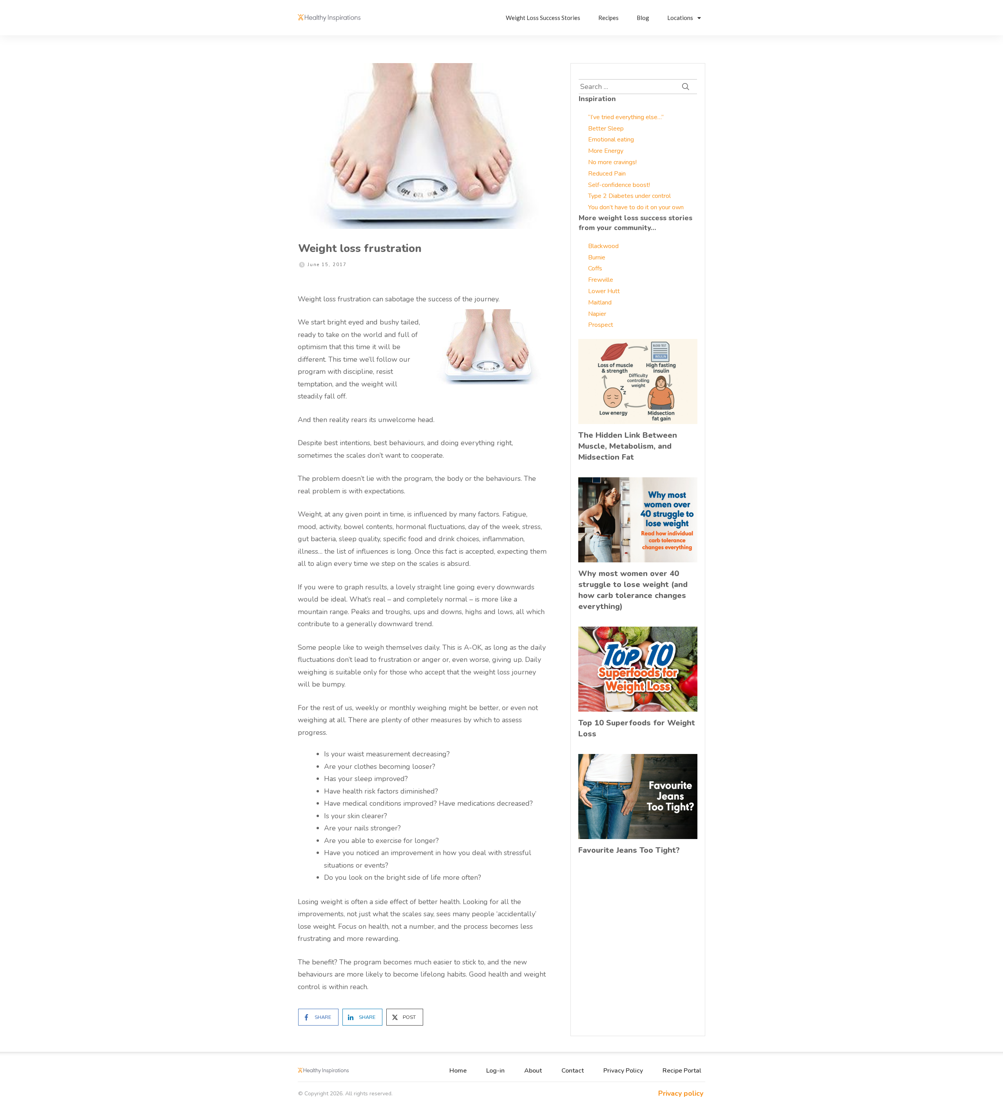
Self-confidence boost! (619, 185)
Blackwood (603, 246)
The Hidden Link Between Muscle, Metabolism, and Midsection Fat (627, 446)
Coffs (595, 268)
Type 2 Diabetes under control (629, 196)
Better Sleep (606, 128)
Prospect (600, 325)
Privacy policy (680, 1093)
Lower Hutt (604, 291)
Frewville (600, 279)
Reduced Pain (607, 173)
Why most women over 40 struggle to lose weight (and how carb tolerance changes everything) (633, 590)
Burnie (596, 257)
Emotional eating (611, 139)
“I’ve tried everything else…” (626, 117)
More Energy (605, 151)
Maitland (600, 302)
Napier (597, 314)
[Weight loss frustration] (422, 146)
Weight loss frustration (360, 248)
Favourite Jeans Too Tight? (629, 850)
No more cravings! (612, 162)
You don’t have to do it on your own (636, 207)
